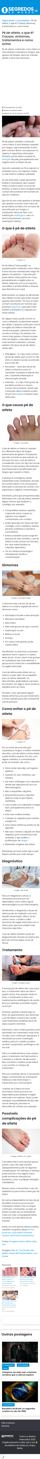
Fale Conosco (8, 1423)
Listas (5, 1368)
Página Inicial (8, 20)
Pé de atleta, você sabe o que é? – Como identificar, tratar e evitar (8, 1280)
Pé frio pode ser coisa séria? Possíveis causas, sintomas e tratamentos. (18, 1232)
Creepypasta (8, 1365)
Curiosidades (22, 20)
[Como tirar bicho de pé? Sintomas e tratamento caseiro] (10, 1295)
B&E (13, 1250)
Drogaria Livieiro (17, 1241)
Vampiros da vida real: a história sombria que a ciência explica (19, 1373)
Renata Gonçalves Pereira (13, 110)
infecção (6, 159)
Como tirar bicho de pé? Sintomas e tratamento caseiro (9, 1303)
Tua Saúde (24, 1250)
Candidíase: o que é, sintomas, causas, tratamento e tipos (27, 1279)
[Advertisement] (20, 83)
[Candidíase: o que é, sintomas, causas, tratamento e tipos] (28, 1271)
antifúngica (19, 215)
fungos (24, 840)
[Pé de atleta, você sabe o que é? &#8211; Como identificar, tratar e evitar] (10, 1271)
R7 (17, 1250)
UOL (4, 1244)
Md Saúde (20, 1253)
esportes (16, 306)
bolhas (19, 394)
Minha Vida (31, 1241)
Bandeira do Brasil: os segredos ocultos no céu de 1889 (18, 1410)
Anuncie (5, 1426)
